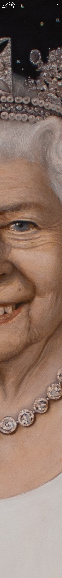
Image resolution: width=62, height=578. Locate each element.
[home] (8, 5)
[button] (57, 4)
